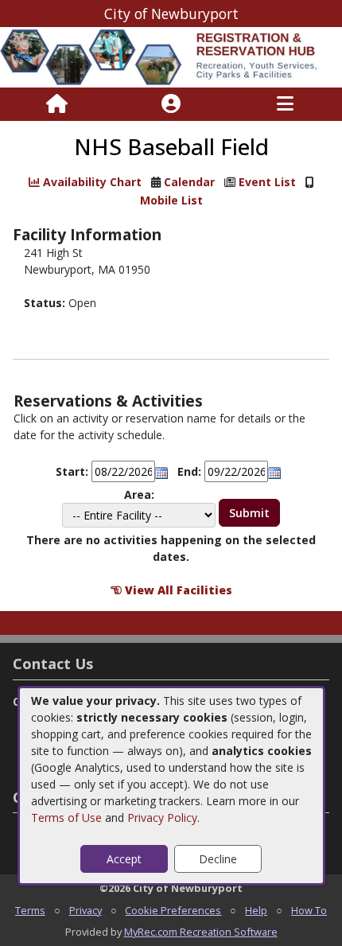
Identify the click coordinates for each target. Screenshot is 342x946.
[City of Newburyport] (171, 56)
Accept (124, 858)
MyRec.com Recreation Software (201, 932)
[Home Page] (57, 104)
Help (256, 910)
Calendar (189, 181)
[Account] (171, 104)
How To (309, 910)
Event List (267, 181)
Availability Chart (91, 181)
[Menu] (285, 104)
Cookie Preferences (173, 910)
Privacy (85, 910)
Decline (218, 858)
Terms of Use (66, 817)
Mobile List (171, 200)
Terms (30, 910)
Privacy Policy (162, 817)
